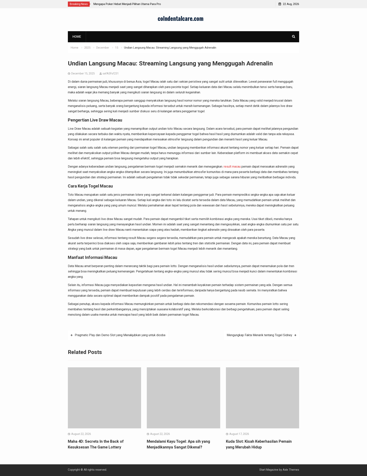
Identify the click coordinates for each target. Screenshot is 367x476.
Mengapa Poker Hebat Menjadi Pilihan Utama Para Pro (127, 4)
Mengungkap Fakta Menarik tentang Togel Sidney (259, 335)
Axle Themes (291, 469)
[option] (128, 4)
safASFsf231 (111, 73)
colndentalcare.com (181, 18)
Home (76, 36)
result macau (232, 166)
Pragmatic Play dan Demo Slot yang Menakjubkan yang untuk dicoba (120, 335)
